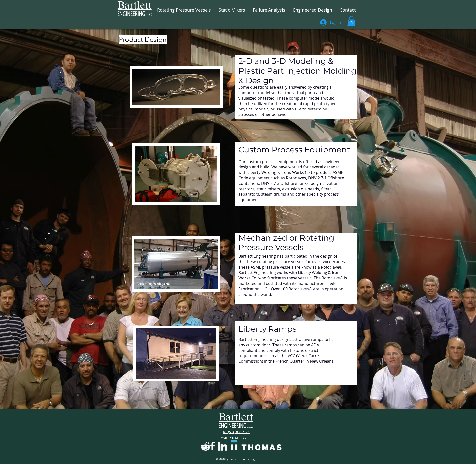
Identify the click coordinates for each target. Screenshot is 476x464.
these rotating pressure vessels (275, 261)
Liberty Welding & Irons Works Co (278, 172)
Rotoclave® (331, 267)
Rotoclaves (296, 178)
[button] (351, 21)
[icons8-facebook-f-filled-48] (212, 446)
